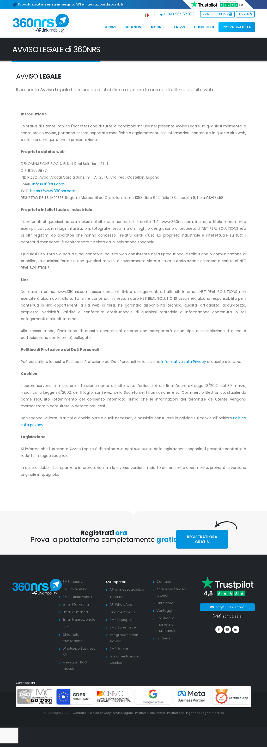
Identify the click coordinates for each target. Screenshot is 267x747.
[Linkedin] (235, 629)
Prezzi (179, 27)
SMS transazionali (77, 597)
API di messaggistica (127, 589)
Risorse (158, 27)
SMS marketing (75, 589)
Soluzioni (133, 27)
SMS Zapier (119, 648)
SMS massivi (73, 581)
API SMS (116, 597)
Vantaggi (164, 610)
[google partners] (153, 696)
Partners (163, 638)
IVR (65, 627)
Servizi (110, 27)
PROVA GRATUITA (237, 27)
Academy (164, 589)
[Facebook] (219, 629)
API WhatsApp (121, 604)
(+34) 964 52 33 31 (179, 14)
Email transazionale (79, 619)
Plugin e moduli (122, 612)
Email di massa (75, 612)
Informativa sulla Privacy (184, 361)
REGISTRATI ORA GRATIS (202, 539)
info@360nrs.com (48, 184)
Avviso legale (123, 713)
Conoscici (204, 27)
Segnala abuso (212, 713)
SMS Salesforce (123, 627)
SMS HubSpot (121, 619)
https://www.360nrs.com (52, 190)
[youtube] (227, 629)
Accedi (244, 14)
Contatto (163, 581)
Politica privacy (99, 713)
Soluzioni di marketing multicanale (166, 624)
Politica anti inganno (182, 713)
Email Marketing (76, 604)
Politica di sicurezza (150, 713)
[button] (147, 14)
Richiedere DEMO (215, 14)
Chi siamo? (165, 603)
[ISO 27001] (36, 696)
